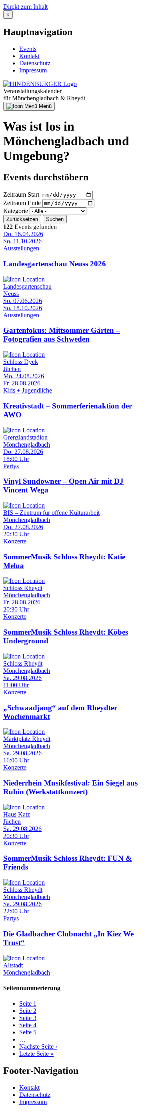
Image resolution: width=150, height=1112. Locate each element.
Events (27, 48)
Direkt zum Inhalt (25, 6)
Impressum (33, 70)
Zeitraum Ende (22, 202)
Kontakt (29, 56)
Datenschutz (34, 63)
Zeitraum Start (21, 194)
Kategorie (15, 210)
